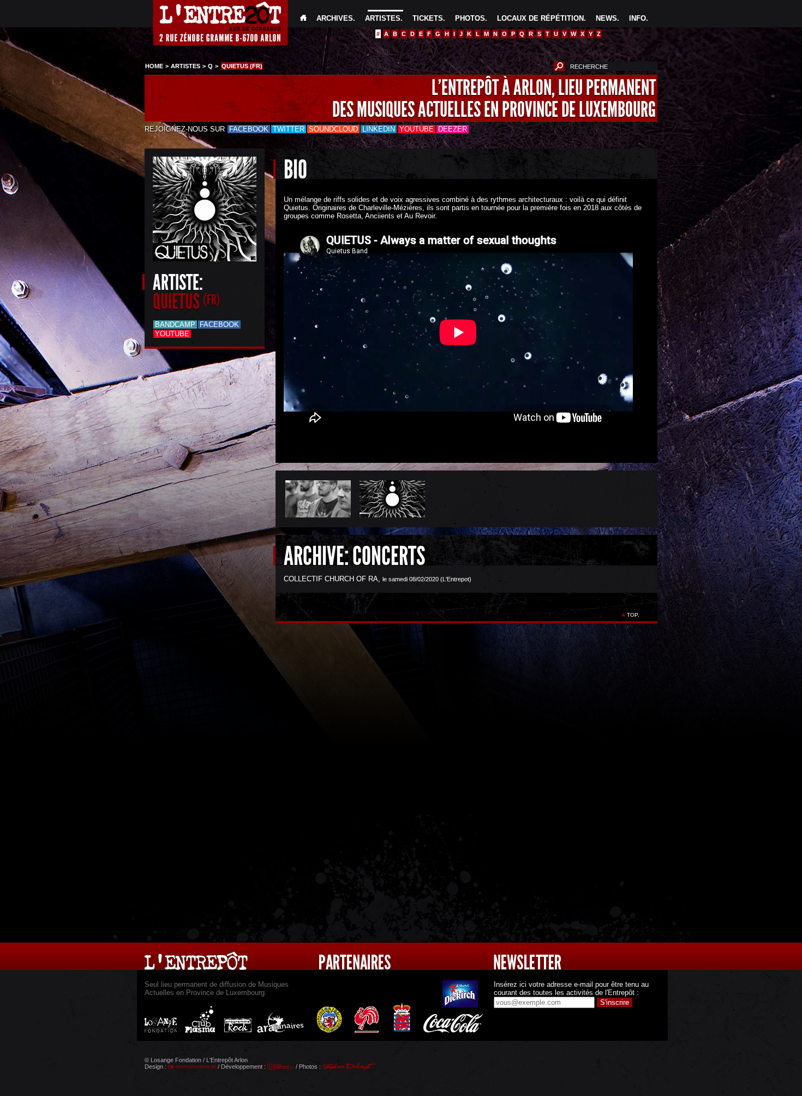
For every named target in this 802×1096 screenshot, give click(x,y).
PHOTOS (470, 18)
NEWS (606, 18)
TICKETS (427, 18)
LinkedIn (378, 129)
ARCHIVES (334, 18)
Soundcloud (333, 129)
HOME (154, 66)
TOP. (633, 615)
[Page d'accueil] (303, 18)
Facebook (248, 129)
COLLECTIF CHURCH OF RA (331, 579)
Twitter (288, 129)
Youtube (416, 129)
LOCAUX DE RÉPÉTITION (540, 18)
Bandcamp (175, 324)
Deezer (452, 129)
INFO (637, 18)
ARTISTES (382, 18)
